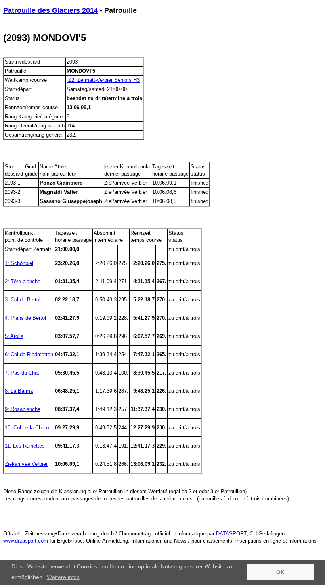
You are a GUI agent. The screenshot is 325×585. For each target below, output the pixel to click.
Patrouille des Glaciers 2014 (50, 10)
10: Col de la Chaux (27, 428)
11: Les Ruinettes (25, 446)
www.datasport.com (25, 541)
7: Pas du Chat (22, 373)
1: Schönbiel (19, 263)
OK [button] (280, 572)
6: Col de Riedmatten (29, 354)
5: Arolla (14, 336)
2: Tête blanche (22, 281)
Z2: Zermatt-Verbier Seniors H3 (103, 80)
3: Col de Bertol (22, 300)
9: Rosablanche (22, 409)
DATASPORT (231, 534)
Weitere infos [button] (63, 577)
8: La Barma (19, 391)
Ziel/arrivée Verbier (26, 464)
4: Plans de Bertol (25, 318)
